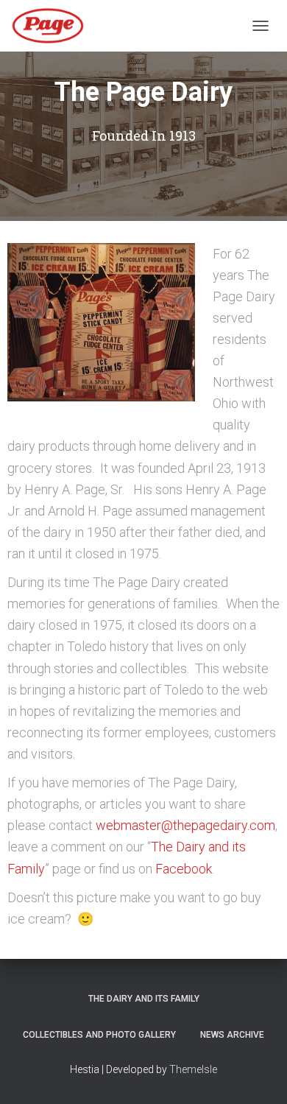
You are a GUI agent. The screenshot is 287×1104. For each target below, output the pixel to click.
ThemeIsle (193, 1069)
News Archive (232, 1035)
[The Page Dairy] (53, 25)
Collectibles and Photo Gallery (99, 1035)
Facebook (183, 868)
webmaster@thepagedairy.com (185, 825)
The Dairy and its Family (143, 999)
